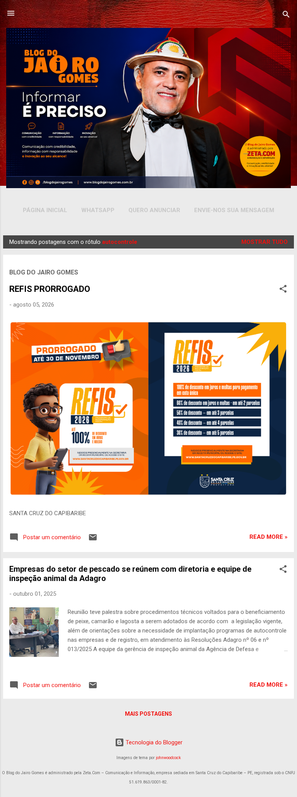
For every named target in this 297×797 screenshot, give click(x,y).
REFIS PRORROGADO (49, 289)
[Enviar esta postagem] (92, 539)
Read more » (268, 536)
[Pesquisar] (286, 15)
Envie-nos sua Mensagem (234, 210)
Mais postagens (148, 714)
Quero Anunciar (154, 210)
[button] (283, 290)
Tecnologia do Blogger (153, 742)
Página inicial (45, 210)
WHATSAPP (97, 210)
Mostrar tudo (264, 241)
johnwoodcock (168, 757)
